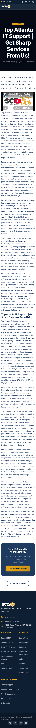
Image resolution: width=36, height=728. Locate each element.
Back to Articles (19, 583)
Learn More (23, 638)
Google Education (8, 694)
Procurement (6, 698)
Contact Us (23, 673)
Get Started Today (18, 568)
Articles (22, 664)
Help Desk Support (8, 652)
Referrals (22, 647)
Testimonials (23, 668)
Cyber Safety (6, 703)
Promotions (23, 643)
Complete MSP (7, 643)
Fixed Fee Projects (8, 647)
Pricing (3, 664)
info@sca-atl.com (12, 621)
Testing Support (7, 685)
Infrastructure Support (10, 689)
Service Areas (6, 668)
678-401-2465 (10, 617)
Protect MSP (6, 638)
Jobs (21, 659)
